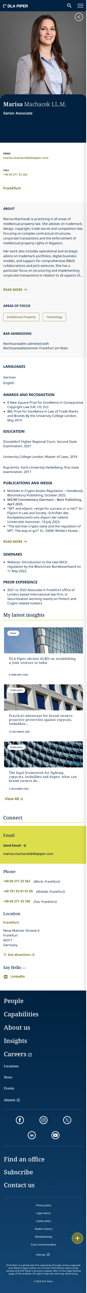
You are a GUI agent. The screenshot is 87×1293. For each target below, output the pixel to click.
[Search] (69, 6)
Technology (54, 317)
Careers (15, 1054)
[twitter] (67, 1120)
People (13, 1001)
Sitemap (40, 1254)
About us (17, 1027)
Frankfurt (12, 188)
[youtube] (55, 1135)
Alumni (9, 1100)
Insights (15, 1040)
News (8, 1077)
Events (9, 1088)
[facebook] (20, 1120)
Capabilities (21, 1014)
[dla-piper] (15, 5)
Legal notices (43, 1213)
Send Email (12, 845)
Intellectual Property (21, 317)
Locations (11, 1066)
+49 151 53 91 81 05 (18, 891)
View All (12, 798)
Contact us (19, 1185)
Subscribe (18, 1172)
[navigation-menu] (80, 6)
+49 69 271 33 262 (15, 174)
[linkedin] (32, 1135)
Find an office (24, 1159)
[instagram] (43, 1120)
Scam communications (43, 1244)
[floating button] (77, 1238)
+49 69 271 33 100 (16, 901)
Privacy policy (43, 1205)
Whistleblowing (43, 1236)
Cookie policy (43, 1221)
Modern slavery (43, 1229)
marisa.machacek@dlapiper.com (26, 158)
